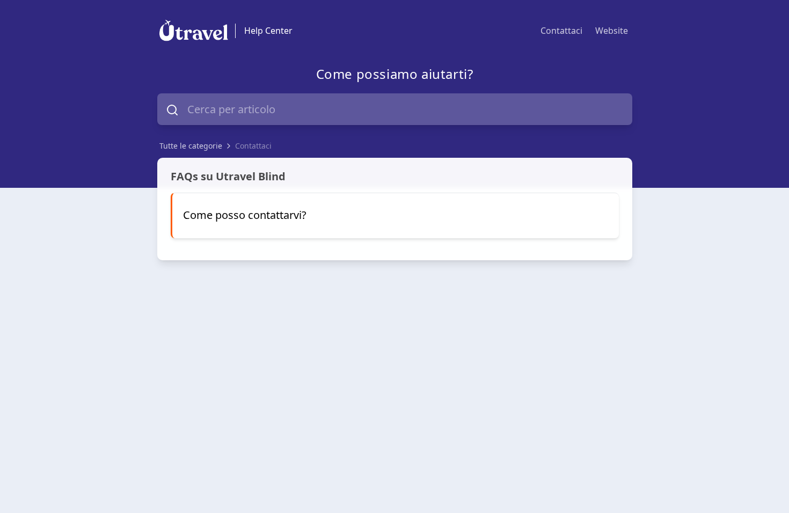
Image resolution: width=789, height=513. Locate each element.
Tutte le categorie (190, 146)
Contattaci (561, 30)
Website (611, 30)
